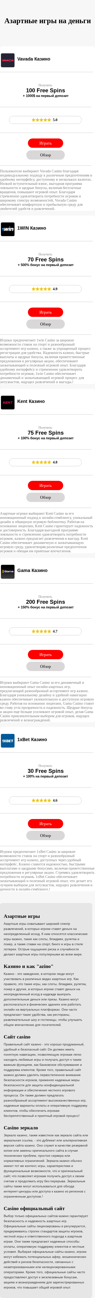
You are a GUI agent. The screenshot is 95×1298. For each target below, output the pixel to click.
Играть (45, 143)
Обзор (45, 155)
